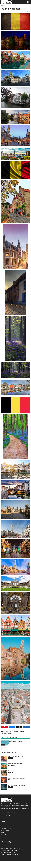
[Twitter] (9, 815)
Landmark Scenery (6, 733)
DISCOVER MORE (13, 737)
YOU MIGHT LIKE (5, 737)
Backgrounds (12, 765)
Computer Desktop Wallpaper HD (17, 785)
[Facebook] (2, 815)
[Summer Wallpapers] (4, 773)
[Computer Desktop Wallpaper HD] (4, 787)
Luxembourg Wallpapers (15, 741)
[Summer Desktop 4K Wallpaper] (4, 780)
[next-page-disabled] (5, 748)
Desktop (10, 758)
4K (9, 779)
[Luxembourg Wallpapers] (5, 743)
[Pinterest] (6, 815)
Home (2, 5)
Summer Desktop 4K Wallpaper (16, 778)
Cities (3, 744)
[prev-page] (2, 748)
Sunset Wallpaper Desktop (15, 763)
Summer (11, 772)
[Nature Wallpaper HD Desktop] (4, 758)
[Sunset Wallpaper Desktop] (4, 766)
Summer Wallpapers (13, 771)
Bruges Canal (9, 731)
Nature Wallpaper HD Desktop (16, 756)
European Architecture (19, 731)
